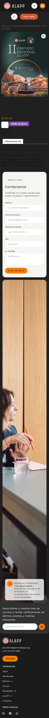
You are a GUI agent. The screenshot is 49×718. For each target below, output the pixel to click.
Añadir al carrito (19, 124)
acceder (12, 165)
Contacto (7, 701)
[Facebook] (10, 713)
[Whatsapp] (17, 713)
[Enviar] (42, 627)
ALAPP (6, 696)
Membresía (8, 676)
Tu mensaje (10, 251)
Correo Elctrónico (12, 215)
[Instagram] (3, 713)
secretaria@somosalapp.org (16, 647)
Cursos (6, 686)
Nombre (8, 203)
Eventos (6, 681)
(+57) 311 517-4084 (23, 586)
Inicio (3, 26)
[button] (42, 6)
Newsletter (8, 691)
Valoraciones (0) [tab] (13, 141)
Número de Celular (13, 227)
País (7, 239)
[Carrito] (34, 6)
